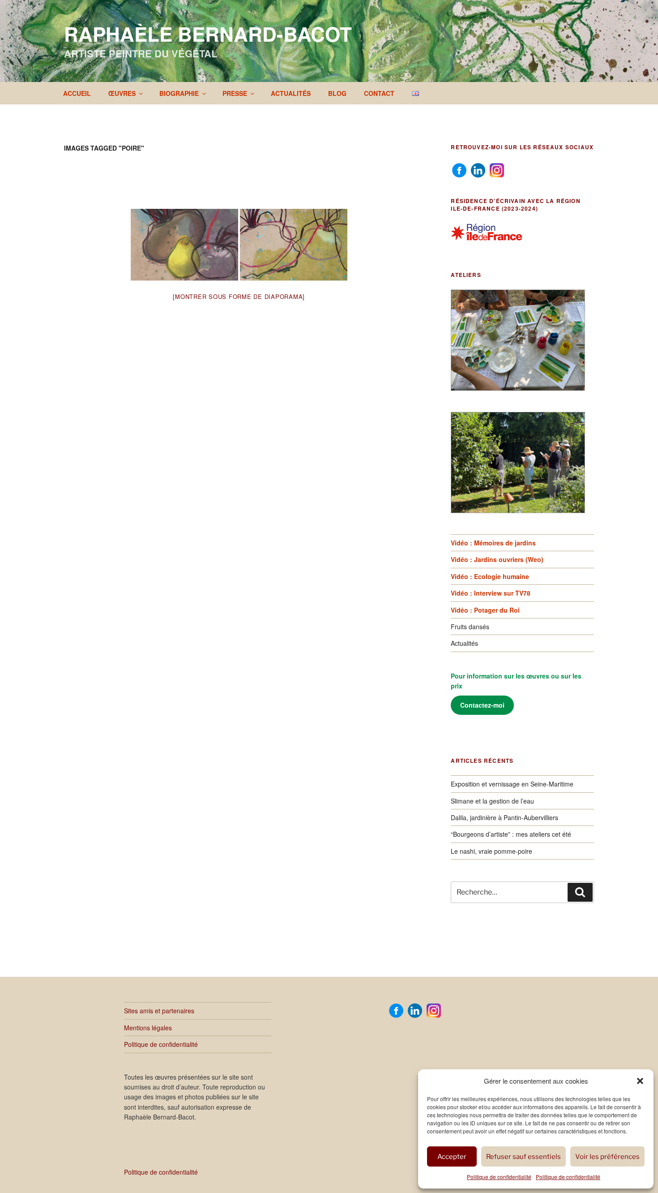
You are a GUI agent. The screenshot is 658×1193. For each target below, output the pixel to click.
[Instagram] (496, 169)
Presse (234, 93)
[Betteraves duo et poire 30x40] (293, 245)
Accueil (77, 93)
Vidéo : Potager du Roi (485, 609)
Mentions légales (148, 1027)
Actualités (291, 93)
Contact (379, 93)
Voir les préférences (607, 1157)
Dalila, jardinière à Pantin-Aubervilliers (504, 817)
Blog (337, 93)
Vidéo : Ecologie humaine (490, 576)
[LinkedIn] (478, 169)
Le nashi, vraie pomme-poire (491, 851)
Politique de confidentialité (499, 1176)
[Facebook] (459, 169)
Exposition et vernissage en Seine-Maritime (512, 783)
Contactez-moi (482, 704)
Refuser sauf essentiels (523, 1157)
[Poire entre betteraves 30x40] (184, 245)
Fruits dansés (470, 626)
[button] (640, 1080)
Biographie (179, 93)
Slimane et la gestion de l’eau (492, 800)
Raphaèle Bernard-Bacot (208, 33)
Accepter (451, 1157)
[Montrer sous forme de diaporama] (239, 296)
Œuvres (122, 93)
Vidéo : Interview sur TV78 (490, 592)
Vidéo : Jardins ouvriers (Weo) (497, 559)
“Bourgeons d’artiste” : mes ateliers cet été (511, 834)
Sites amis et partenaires (159, 1010)
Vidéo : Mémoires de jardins (493, 542)
